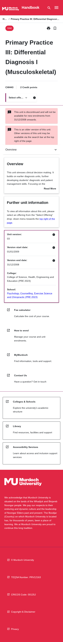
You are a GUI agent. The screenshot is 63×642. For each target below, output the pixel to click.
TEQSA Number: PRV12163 (26, 577)
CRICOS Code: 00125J (23, 594)
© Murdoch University (22, 560)
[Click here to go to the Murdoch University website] (10, 9)
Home (5, 19)
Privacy (15, 629)
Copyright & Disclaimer (23, 611)
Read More (50, 189)
